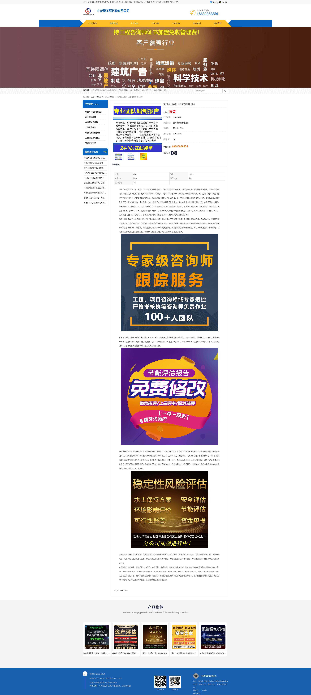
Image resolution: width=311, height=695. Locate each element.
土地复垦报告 (90, 127)
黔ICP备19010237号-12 (114, 678)
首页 (93, 97)
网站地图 (127, 686)
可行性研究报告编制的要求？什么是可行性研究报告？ (95, 203)
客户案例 (197, 23)
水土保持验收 (110, 97)
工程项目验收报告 (92, 138)
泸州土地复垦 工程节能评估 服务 (96, 653)
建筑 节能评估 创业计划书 (94, 168)
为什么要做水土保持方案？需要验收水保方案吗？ (95, 193)
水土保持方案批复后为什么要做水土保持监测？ (188, 653)
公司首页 (93, 23)
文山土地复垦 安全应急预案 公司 (125, 653)
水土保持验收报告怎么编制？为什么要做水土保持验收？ (221, 653)
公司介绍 (155, 23)
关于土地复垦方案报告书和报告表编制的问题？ (95, 188)
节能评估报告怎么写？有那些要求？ (95, 198)
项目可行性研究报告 (93, 112)
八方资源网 (103, 686)
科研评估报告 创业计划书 (93, 163)
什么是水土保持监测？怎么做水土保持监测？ (95, 158)
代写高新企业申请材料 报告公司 (95, 173)
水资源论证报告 (91, 122)
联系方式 (217, 23)
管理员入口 (119, 686)
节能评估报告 (90, 143)
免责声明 (111, 686)
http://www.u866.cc (121, 590)
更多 (105, 152)
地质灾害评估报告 (92, 133)
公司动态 (176, 23)
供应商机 (114, 23)
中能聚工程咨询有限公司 (98, 682)
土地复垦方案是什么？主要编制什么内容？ (95, 183)
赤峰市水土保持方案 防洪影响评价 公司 (156, 653)
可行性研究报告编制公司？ (94, 178)
